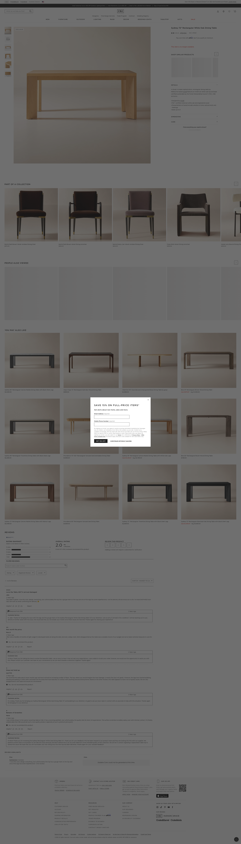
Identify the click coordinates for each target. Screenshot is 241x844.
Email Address (101, 414)
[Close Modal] (148, 400)
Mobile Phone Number (104, 421)
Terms (119, 435)
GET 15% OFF (101, 441)
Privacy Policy (136, 435)
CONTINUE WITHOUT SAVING (121, 441)
